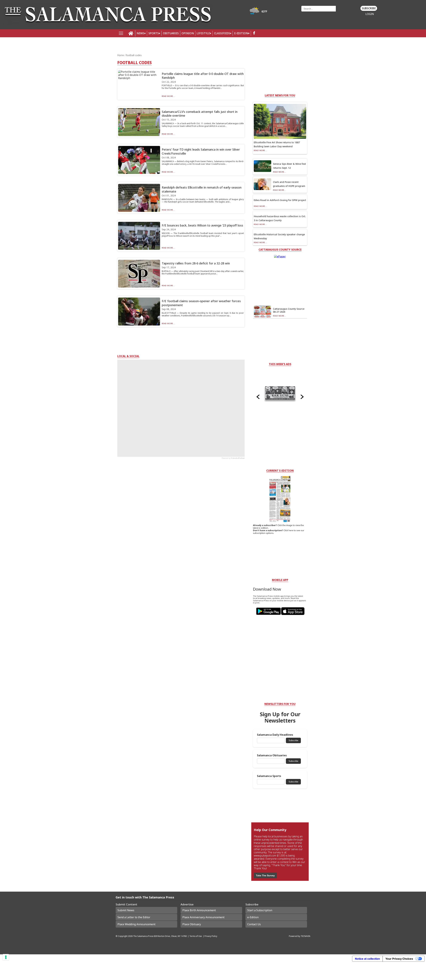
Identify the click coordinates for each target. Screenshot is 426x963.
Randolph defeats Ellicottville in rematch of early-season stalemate (201, 189)
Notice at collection (367, 958)
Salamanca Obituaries (272, 755)
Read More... (168, 96)
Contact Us (254, 924)
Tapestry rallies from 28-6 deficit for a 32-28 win (196, 263)
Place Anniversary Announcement (203, 917)
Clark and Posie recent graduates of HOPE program (289, 184)
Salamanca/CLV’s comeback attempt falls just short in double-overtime (199, 113)
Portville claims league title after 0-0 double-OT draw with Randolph (203, 76)
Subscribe (369, 8)
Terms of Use (195, 936)
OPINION (188, 33)
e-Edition (253, 917)
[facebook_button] (254, 33)
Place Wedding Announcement (136, 924)
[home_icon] (130, 33)
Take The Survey (265, 875)
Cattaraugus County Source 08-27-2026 (288, 310)
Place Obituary (191, 924)
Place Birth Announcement (199, 910)
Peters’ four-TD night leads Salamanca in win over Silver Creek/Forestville (201, 151)
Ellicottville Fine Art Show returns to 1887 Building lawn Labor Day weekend (277, 144)
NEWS (140, 33)
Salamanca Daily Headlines (275, 734)
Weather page (258, 12)
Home (121, 55)
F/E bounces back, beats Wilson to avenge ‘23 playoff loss (202, 225)
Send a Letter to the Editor (133, 917)
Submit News (125, 910)
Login (369, 14)
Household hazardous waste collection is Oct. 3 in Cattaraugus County (280, 218)
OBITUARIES (171, 33)
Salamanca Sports (269, 776)
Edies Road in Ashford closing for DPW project (280, 200)
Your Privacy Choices (399, 958)
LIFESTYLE (203, 33)
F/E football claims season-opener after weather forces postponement (201, 303)
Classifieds (222, 33)
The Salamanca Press (143, 936)
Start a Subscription (259, 910)
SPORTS (153, 33)
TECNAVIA (305, 936)
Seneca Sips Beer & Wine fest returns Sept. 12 (289, 165)
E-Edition (241, 33)
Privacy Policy (211, 936)
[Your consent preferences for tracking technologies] (6, 957)
